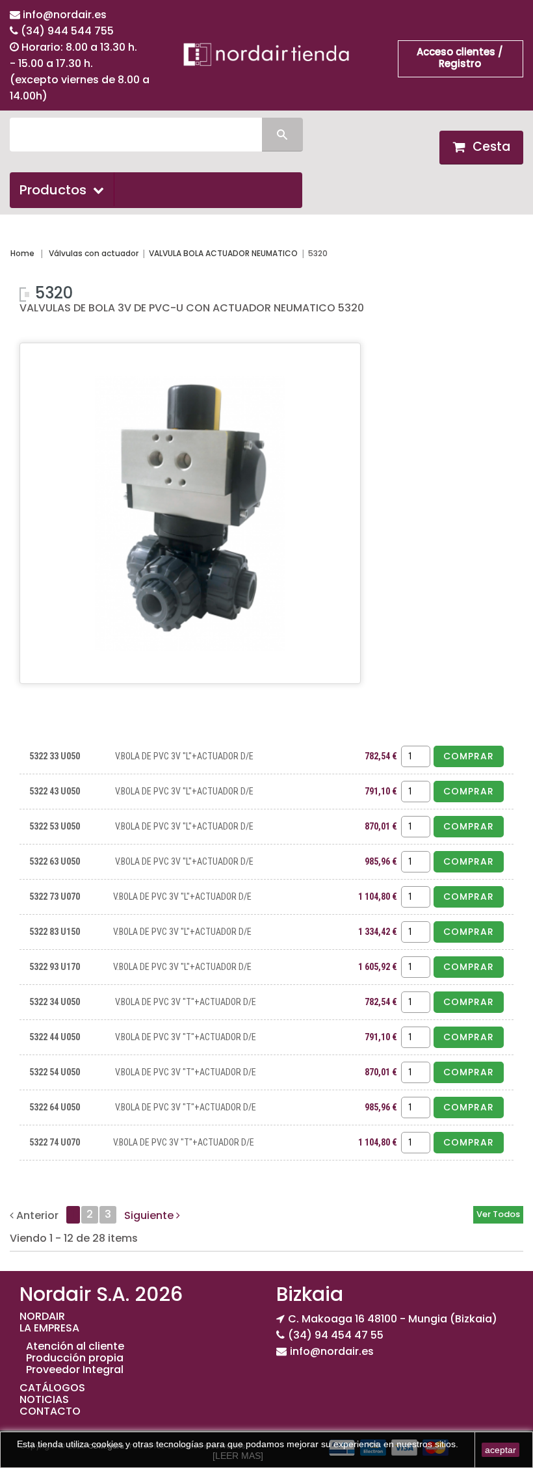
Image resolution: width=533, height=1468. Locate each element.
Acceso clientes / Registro (460, 57)
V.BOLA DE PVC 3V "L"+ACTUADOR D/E (184, 756)
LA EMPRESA (49, 1327)
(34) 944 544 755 (67, 30)
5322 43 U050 (54, 791)
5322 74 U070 (54, 1142)
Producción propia (75, 1357)
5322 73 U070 (54, 896)
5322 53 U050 (54, 826)
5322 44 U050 (54, 1037)
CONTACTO (50, 1411)
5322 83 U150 (54, 931)
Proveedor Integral (75, 1369)
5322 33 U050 (54, 756)
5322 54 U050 (54, 1072)
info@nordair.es (65, 14)
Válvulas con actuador (93, 253)
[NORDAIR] (266, 54)
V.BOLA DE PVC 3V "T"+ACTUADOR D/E (185, 1002)
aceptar (500, 1450)
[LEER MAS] (238, 1455)
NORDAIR (42, 1316)
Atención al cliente (75, 1346)
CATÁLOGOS (52, 1387)
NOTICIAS (44, 1399)
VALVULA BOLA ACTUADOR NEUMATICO (223, 253)
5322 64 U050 (54, 1107)
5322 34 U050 (54, 1002)
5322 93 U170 (54, 967)
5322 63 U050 (54, 861)
